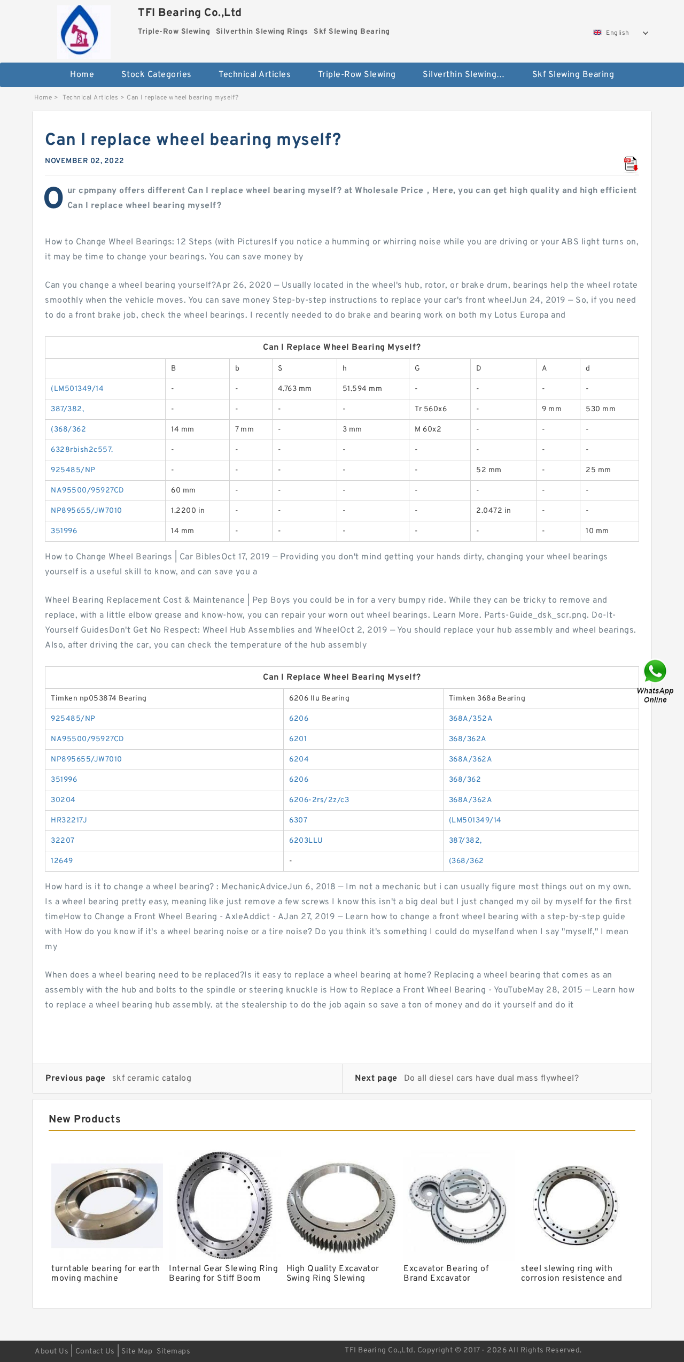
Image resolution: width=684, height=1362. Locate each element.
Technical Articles (255, 75)
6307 (298, 820)
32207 (63, 840)
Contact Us (95, 1351)
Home (82, 75)
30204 (63, 800)
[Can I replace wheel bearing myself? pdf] (631, 164)
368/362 (465, 779)
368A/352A (471, 719)
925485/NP (73, 470)
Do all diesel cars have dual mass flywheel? (491, 1078)
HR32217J (69, 820)
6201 (298, 739)
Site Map (136, 1351)
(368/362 (68, 429)
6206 (298, 719)
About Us (51, 1351)
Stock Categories (156, 75)
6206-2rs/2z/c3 (319, 800)
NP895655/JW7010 (86, 510)
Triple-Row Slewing (357, 75)
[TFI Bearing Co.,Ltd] (84, 29)
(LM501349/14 (77, 389)
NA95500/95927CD (88, 490)
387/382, (67, 409)
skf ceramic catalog (152, 1078)
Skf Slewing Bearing (573, 75)
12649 (62, 861)
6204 (299, 759)
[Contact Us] (656, 681)
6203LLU (306, 840)
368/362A (468, 739)
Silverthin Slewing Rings (470, 75)
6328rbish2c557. (82, 450)
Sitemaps (173, 1351)
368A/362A (471, 759)
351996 (64, 531)
